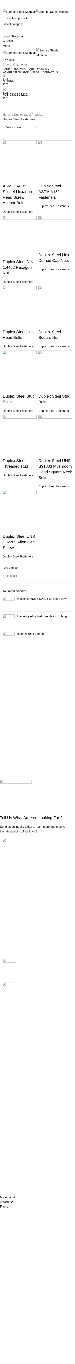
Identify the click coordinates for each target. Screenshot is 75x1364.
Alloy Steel (10, 1016)
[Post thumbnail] (9, 968)
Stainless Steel (12, 1091)
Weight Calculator (14, 1137)
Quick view (17, 178)
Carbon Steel (11, 1030)
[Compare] (7, 178)
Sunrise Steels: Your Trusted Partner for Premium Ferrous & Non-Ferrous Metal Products (44, 965)
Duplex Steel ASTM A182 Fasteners (49, 192)
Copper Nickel (12, 1037)
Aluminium (10, 1023)
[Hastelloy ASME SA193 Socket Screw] (9, 603)
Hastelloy (9, 1050)
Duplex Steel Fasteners (18, 211)
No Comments (50, 974)
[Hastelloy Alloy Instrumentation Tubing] (9, 620)
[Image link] (19, 840)
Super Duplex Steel (15, 1098)
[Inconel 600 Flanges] (9, 638)
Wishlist (8, 1169)
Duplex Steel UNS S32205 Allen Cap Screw (19, 542)
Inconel (7, 1057)
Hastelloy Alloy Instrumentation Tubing (42, 616)
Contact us (10, 1151)
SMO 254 (9, 1084)
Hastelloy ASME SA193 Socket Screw (42, 598)
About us (8, 1124)
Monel (7, 1071)
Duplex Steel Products (29, 114)
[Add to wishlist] (26, 178)
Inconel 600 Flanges (30, 633)
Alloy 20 (8, 1009)
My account (10, 1163)
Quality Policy (12, 1130)
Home (7, 114)
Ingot (6, 1064)
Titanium (8, 1105)
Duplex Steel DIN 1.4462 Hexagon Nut (18, 267)
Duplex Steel (11, 1043)
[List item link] (37, 886)
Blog (6, 1144)
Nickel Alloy (10, 1078)
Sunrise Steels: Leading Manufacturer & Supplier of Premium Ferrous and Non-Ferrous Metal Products (44, 988)
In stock (12, 575)
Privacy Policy (12, 1183)
